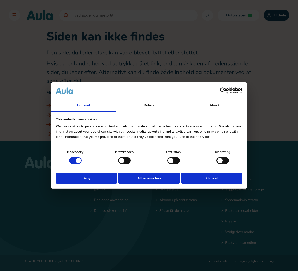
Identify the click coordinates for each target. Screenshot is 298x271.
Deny (86, 178)
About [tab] (214, 105)
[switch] (124, 160)
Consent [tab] (83, 105)
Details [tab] (149, 105)
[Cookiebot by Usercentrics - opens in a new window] (223, 90)
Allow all (211, 178)
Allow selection (149, 178)
